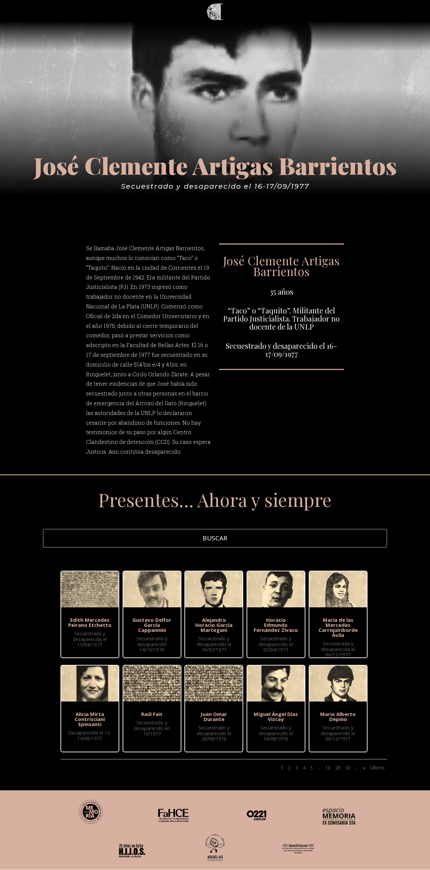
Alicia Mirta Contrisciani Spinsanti (90, 719)
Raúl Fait (152, 714)
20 (338, 767)
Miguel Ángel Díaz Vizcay (276, 716)
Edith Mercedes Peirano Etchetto (90, 622)
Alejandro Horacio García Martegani (213, 624)
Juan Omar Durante (214, 716)
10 (328, 767)
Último (377, 767)
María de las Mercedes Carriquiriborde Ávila (338, 627)
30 (348, 767)
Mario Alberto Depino (338, 716)
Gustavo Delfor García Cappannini (151, 624)
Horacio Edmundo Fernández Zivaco (276, 624)
